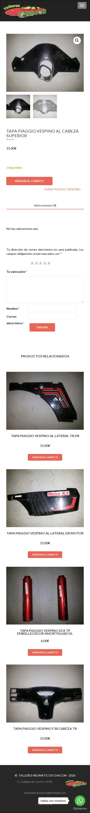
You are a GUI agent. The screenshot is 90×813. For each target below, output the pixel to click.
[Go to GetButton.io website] (80, 808)
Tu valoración (16, 271)
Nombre (12, 308)
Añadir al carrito (29, 181)
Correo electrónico (15, 320)
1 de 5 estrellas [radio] (32, 263)
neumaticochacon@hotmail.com (45, 792)
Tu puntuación (17, 263)
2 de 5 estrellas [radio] (34, 263)
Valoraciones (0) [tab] (45, 205)
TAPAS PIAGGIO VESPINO (62, 189)
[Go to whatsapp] (80, 800)
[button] (77, 40)
